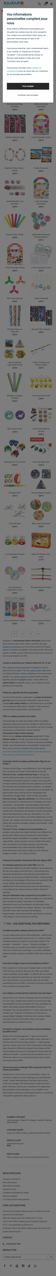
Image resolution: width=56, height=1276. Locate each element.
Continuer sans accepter (28, 95)
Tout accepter (28, 86)
